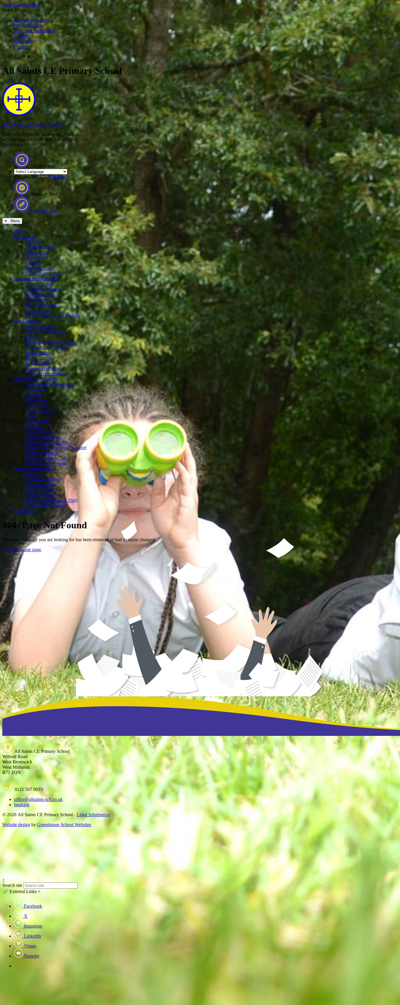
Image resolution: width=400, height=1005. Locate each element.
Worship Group (40, 294)
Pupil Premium (39, 489)
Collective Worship (43, 289)
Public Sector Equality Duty (52, 500)
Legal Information (93, 814)
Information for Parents (35, 378)
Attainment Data (41, 484)
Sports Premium (40, 495)
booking (21, 804)
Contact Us (24, 510)
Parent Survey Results (46, 463)
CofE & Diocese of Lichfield (52, 315)
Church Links (38, 283)
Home (19, 231)
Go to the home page (21, 549)
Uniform (34, 426)
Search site (12, 885)
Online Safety (38, 352)
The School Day (41, 410)
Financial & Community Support (56, 447)
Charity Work (38, 310)
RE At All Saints (41, 305)
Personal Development (47, 347)
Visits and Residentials (35, 30)
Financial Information (46, 505)
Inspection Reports (31, 20)
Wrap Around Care (43, 436)
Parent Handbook (42, 452)
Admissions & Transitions (49, 384)
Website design (16, 824)
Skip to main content (21, 4)
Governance (37, 257)
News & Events (40, 268)
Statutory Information (34, 468)
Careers (21, 46)
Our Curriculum (29, 25)
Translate (57, 176)
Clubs (31, 415)
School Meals (38, 431)
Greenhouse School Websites (64, 824)
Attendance (36, 389)
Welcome (34, 241)
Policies (33, 473)
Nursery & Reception (45, 331)
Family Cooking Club (46, 458)
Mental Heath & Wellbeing (51, 341)
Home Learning (40, 357)
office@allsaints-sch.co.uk (38, 799)
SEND (32, 336)
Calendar (22, 35)
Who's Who (37, 252)
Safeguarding (38, 421)
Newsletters (25, 41)
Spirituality (36, 299)
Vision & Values (41, 247)
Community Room (43, 273)
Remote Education (43, 368)
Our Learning (26, 320)
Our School (24, 236)
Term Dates (36, 405)
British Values (39, 363)
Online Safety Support (46, 442)
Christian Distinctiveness (37, 278)
